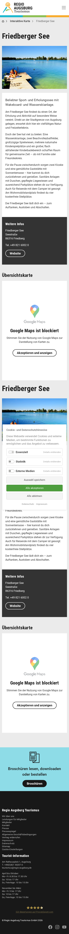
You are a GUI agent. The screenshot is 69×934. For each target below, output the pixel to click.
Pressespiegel (9, 831)
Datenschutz (8, 843)
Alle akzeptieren (35, 487)
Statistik (21, 461)
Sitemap (6, 846)
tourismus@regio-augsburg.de (16, 868)
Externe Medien (25, 471)
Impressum (7, 840)
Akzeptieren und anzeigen (34, 353)
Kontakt (6, 825)
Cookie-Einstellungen (12, 849)
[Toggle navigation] (63, 7)
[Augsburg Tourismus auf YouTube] (64, 929)
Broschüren (34, 783)
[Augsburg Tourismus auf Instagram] (57, 929)
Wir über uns (8, 816)
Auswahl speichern (34, 479)
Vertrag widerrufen (11, 837)
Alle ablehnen (34, 496)
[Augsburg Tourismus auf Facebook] (50, 929)
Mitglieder (7, 822)
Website (15, 253)
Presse (5, 828)
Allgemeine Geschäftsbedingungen (19, 834)
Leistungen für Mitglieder (14, 819)
